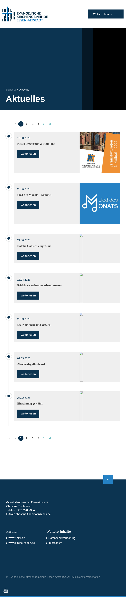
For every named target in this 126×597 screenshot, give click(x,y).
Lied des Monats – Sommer (34, 194)
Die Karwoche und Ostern (34, 324)
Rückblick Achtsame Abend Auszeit (39, 285)
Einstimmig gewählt (29, 403)
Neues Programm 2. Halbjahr (36, 143)
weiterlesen (28, 153)
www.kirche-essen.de (22, 542)
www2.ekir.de (17, 538)
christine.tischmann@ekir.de (33, 514)
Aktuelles (24, 89)
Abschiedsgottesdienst (31, 364)
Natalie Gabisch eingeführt (34, 246)
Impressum (55, 542)
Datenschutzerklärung (61, 538)
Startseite (11, 89)
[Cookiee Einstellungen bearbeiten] (5, 591)
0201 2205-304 (26, 510)
